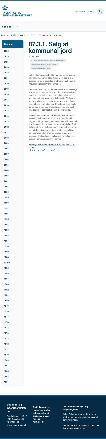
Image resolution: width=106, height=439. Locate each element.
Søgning (6, 26)
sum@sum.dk (20, 424)
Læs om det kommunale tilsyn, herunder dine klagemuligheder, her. (81, 427)
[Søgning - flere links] (16, 26)
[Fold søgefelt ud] (100, 11)
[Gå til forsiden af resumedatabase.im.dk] (16, 11)
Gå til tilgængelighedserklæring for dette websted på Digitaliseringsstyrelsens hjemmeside (41, 414)
